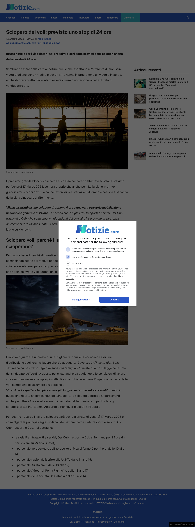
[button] (97, 264)
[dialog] (97, 263)
